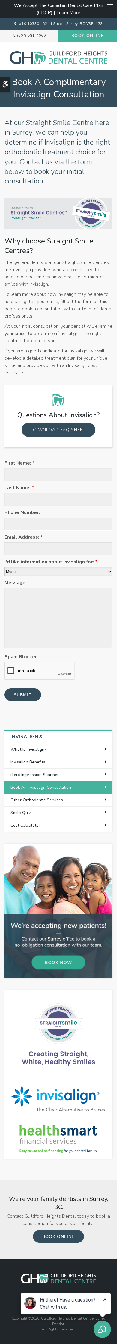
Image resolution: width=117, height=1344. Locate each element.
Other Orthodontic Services (36, 800)
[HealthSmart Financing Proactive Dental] (58, 1139)
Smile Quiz (20, 813)
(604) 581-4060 (31, 35)
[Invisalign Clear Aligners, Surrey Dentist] (58, 1098)
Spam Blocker (20, 656)
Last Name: (19, 487)
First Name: (19, 463)
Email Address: (23, 537)
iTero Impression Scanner (34, 775)
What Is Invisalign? (28, 749)
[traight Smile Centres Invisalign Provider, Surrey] (58, 1034)
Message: (15, 582)
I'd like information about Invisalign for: (51, 562)
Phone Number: (22, 512)
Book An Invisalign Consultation (40, 787)
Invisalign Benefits (27, 762)
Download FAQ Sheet (58, 430)
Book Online (87, 35)
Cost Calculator (25, 825)
